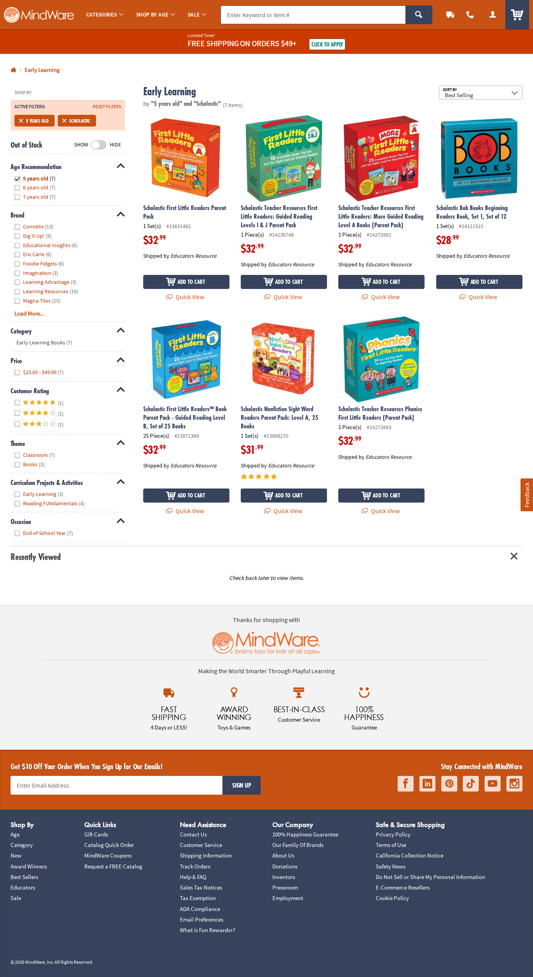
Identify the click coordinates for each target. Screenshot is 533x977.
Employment (287, 898)
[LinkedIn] (427, 784)
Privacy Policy (393, 834)
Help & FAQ (193, 877)
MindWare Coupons (107, 855)
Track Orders (195, 866)
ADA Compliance (200, 909)
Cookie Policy (392, 898)
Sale (16, 898)
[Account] (492, 14)
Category (22, 845)
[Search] (418, 14)
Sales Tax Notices (201, 887)
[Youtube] (493, 784)
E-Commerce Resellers (403, 887)
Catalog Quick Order (109, 845)
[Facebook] (406, 784)
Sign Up (241, 785)
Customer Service (201, 845)
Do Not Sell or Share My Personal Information (430, 877)
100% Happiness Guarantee (305, 834)
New (16, 855)
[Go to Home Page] (13, 70)
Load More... (29, 313)
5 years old (37, 120)
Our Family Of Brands (297, 845)
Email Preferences (201, 919)
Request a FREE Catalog (113, 866)
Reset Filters (107, 106)
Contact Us (193, 834)
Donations (284, 866)
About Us (283, 855)
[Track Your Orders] (450, 14)
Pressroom (285, 887)
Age (15, 834)
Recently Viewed (35, 557)
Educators (23, 887)
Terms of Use (391, 845)
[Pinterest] (449, 784)
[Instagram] (514, 784)
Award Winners (29, 866)
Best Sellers (24, 877)
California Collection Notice (409, 855)
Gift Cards (96, 834)
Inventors (283, 877)
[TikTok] (471, 784)
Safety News (390, 866)
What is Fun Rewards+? (207, 930)
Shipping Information (206, 855)
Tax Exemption (198, 898)
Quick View (189, 297)
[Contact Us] (470, 14)
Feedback (526, 495)
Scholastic (79, 120)
